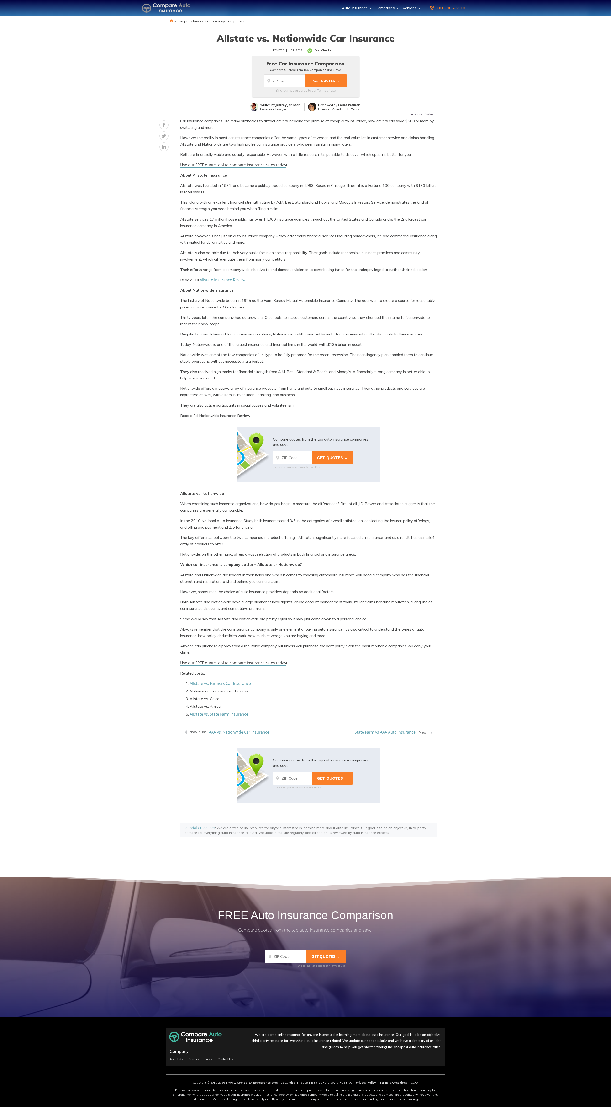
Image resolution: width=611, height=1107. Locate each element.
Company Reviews (191, 21)
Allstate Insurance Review (222, 279)
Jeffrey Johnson (288, 105)
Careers (194, 1059)
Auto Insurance (355, 7)
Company (179, 1051)
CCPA (414, 1082)
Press (208, 1059)
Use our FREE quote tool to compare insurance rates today (233, 164)
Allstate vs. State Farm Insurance (219, 714)
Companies (385, 7)
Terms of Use (326, 90)
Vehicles (410, 7)
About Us (176, 1059)
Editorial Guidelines (199, 828)
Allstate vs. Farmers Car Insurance (220, 683)
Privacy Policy (366, 1082)
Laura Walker (349, 105)
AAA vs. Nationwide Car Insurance (239, 732)
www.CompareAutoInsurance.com (253, 1082)
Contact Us (225, 1059)
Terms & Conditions (393, 1082)
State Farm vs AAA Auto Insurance (385, 732)
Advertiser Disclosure (424, 114)
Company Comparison (227, 21)
